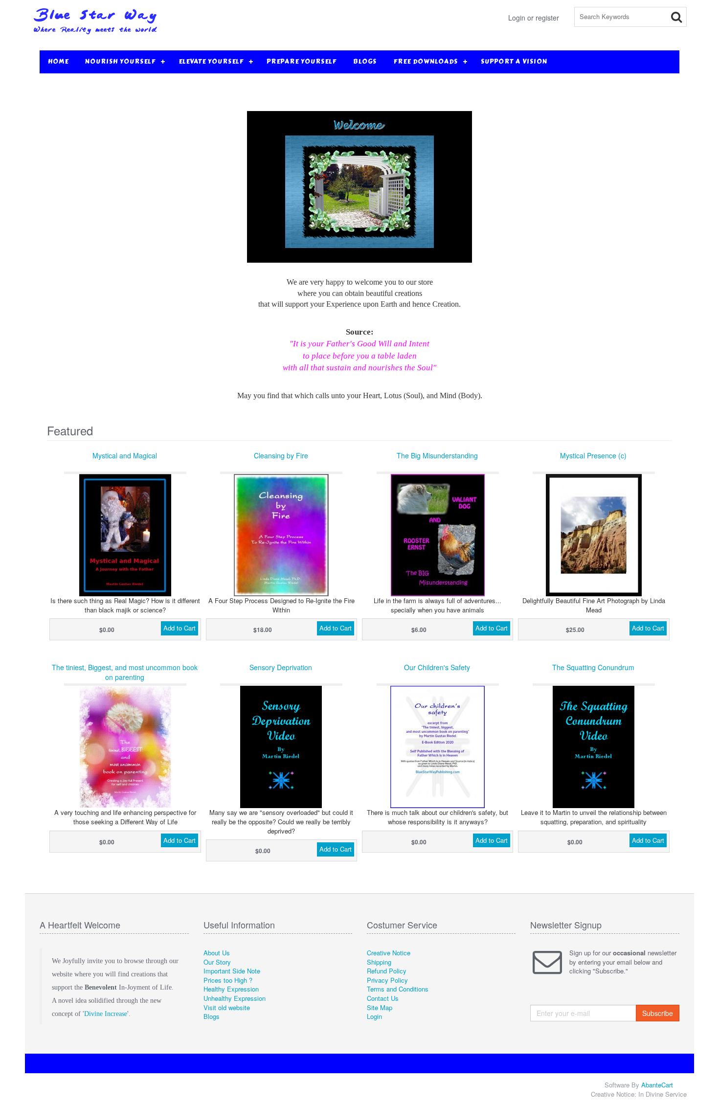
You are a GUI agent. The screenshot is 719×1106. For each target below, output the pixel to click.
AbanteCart (657, 1084)
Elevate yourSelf (211, 62)
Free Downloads (425, 62)
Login (374, 1016)
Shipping (379, 962)
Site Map (379, 1007)
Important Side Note (231, 970)
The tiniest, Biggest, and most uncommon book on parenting (125, 672)
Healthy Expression (231, 988)
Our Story (217, 962)
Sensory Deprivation (280, 667)
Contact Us (383, 998)
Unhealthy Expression (234, 998)
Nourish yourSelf (120, 62)
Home (58, 62)
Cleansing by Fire (281, 455)
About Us (216, 952)
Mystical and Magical (124, 455)
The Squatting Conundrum (593, 667)
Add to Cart (179, 627)
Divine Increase (105, 1013)
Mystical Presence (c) (593, 455)
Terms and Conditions (397, 988)
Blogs (365, 62)
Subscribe (657, 1013)
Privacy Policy (387, 980)
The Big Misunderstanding (437, 455)
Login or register (533, 18)
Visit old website (226, 1007)
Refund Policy (386, 970)
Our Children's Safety (437, 667)
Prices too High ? (227, 980)
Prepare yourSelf (302, 62)
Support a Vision (514, 62)
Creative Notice (388, 952)
